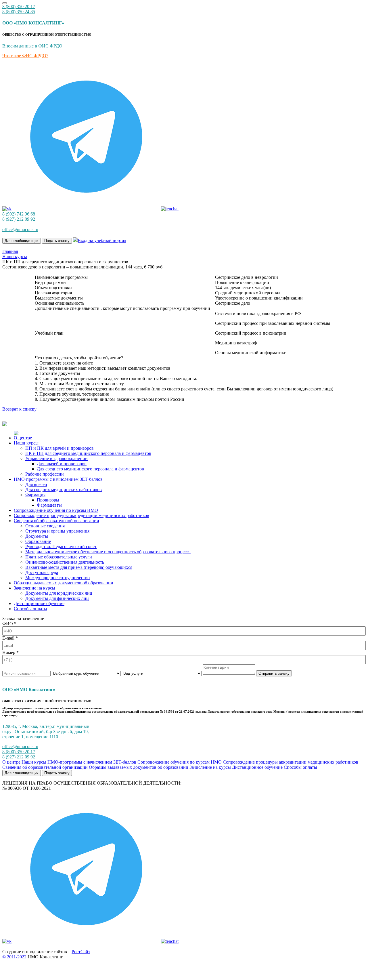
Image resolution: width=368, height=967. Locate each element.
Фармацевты (49, 505)
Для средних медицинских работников (63, 489)
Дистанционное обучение (39, 603)
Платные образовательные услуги (58, 556)
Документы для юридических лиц (58, 593)
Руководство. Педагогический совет (61, 546)
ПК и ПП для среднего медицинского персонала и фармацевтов (88, 453)
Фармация (35, 494)
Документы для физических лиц (57, 598)
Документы (36, 536)
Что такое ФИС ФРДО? (25, 55)
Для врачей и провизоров (62, 463)
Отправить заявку (274, 673)
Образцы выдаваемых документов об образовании (63, 582)
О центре (23, 437)
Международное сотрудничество (57, 577)
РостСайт (81, 951)
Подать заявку (57, 241)
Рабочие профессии (44, 474)
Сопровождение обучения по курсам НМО (56, 510)
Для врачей (36, 484)
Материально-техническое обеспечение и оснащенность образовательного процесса (108, 551)
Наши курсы (26, 442)
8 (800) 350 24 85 (18, 11)
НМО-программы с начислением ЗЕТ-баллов (58, 479)
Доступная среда (41, 572)
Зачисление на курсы (34, 587)
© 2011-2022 (14, 956)
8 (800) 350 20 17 (18, 6)
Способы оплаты (30, 608)
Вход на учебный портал (102, 240)
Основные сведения (45, 525)
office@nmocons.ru (20, 229)
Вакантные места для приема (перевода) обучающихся (78, 567)
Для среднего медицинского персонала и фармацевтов (90, 468)
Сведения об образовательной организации (56, 520)
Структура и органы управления (57, 531)
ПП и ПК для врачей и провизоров (59, 448)
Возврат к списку (19, 409)
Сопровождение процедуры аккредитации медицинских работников (81, 515)
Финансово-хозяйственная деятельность (64, 562)
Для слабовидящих (22, 241)
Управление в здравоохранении (56, 458)
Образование (38, 541)
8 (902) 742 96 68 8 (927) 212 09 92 (18, 216)
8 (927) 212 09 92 (18, 756)
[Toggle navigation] (4, 3)
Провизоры (48, 499)
